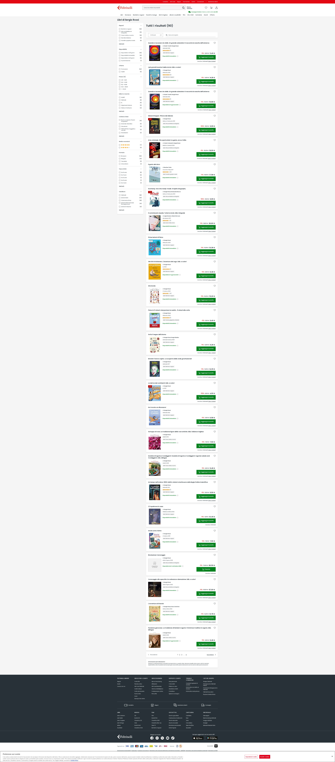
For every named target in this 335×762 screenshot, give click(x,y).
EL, (163, 267)
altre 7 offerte (211, 353)
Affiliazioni (154, 684)
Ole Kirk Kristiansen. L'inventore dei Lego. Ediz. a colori (167, 262)
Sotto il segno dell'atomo (157, 334)
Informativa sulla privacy (192, 691)
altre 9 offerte (211, 61)
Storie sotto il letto (154, 531)
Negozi (179, 1)
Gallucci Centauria (126, 108)
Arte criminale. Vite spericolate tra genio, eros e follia (167, 140)
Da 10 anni (124, 172)
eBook (118, 725)
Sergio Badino (175, 337)
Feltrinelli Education (208, 692)
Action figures (172, 728)
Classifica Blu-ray (156, 723)
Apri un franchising (157, 681)
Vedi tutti (121, 44)
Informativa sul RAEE (212, 750)
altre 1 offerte (212, 110)
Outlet (123, 71)
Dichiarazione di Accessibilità (124, 750)
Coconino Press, (167, 169)
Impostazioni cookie (251, 757)
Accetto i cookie (264, 757)
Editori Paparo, (166, 560)
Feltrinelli (123, 100)
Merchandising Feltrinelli (209, 718)
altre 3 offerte (211, 134)
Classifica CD (138, 720)
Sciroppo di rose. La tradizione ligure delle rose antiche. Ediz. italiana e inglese (176, 432)
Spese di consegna (174, 693)
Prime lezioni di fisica (155, 237)
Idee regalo (206, 715)
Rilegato (123, 158)
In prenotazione (125, 60)
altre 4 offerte (211, 183)
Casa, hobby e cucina (127, 35)
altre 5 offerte (211, 377)
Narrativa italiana (126, 38)
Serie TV (154, 725)
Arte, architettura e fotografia (126, 32)
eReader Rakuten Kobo (209, 725)
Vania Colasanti (168, 143)
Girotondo (152, 286)
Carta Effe (137, 681)
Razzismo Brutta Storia (209, 694)
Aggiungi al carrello (207, 57)
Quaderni (188, 728)
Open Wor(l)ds (190, 725)
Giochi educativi (173, 720)
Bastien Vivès (167, 167)
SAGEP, (164, 437)
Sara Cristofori (175, 606)
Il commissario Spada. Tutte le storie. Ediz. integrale (166, 213)
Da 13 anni (124, 180)
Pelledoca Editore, (167, 511)
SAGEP (123, 97)
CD (135, 715)
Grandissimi (124, 132)
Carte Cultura (138, 689)
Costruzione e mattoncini (175, 718)
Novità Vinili (137, 725)
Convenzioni (200, 1)
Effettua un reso (173, 686)
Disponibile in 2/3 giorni (127, 58)
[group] (193, 11)
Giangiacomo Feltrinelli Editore (209, 684)
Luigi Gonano (167, 216)
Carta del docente (139, 691)
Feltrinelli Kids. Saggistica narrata (128, 129)
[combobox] (164, 8)
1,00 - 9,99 (124, 80)
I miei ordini (172, 684)
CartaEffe (165, 1)
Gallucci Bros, (166, 609)
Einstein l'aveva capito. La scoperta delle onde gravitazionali (170, 359)
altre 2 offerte (211, 425)
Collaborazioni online (157, 691)
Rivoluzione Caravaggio (156, 555)
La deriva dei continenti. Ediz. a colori (161, 383)
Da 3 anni (123, 183)
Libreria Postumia (126, 206)
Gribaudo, (165, 72)
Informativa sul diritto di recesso (192, 688)
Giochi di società (173, 723)
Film (153, 715)
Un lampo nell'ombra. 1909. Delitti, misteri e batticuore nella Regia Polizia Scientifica (178, 482)
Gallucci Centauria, (167, 121)
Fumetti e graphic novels (128, 40)
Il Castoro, (165, 291)
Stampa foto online (139, 698)
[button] (183, 8)
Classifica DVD (155, 720)
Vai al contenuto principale (124, 1)
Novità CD (137, 718)
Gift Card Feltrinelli (139, 686)
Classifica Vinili (138, 728)
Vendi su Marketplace (157, 689)
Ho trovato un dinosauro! (157, 407)
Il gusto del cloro (154, 164)
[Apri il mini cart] (211, 7)
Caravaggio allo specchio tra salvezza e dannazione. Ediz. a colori (172, 579)
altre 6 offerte (211, 85)
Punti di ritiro (186, 1)
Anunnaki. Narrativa (126, 124)
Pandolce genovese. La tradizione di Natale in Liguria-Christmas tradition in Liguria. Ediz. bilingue (179, 629)
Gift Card (172, 1)
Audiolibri (119, 728)
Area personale (173, 681)
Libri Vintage (120, 723)
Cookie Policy (74, 760)
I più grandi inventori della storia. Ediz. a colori (164, 67)
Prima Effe (154, 693)
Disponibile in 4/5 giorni (127, 52)
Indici (135, 696)
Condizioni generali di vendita (192, 684)
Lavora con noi (121, 686)
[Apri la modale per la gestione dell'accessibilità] (216, 746)
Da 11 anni (123, 175)
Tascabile (124, 161)
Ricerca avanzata (189, 7)
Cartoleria (188, 715)
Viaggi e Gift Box (207, 720)
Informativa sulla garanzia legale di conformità (196, 750)
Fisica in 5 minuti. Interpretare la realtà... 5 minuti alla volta (169, 310)
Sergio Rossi (175, 46)
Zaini (187, 720)
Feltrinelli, (165, 48)
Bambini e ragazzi (126, 29)
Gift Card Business (157, 686)
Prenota (207, 569)
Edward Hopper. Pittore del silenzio (160, 116)
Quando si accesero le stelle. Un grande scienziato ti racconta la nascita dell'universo (178, 43)
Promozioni (124, 69)
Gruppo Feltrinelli (207, 681)
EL (121, 102)
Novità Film (154, 718)
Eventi (193, 1)
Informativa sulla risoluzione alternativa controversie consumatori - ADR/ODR (167, 750)
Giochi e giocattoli (174, 715)
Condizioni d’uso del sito (143, 750)
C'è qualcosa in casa (155, 506)
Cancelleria (189, 723)
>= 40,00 (123, 89)
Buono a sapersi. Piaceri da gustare (128, 120)
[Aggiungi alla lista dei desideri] (214, 43)
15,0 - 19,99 (124, 84)
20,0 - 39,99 (124, 87)
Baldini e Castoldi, (167, 145)
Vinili (135, 723)
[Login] (216, 7)
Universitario (124, 164)
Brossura (123, 156)
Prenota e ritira (138, 684)
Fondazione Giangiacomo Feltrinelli (210, 688)
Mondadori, (165, 218)
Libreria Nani (124, 197)
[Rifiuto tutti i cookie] (332, 756)
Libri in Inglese (121, 720)
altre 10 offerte (211, 158)
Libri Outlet (120, 718)
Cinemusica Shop (126, 200)
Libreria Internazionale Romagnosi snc (127, 203)
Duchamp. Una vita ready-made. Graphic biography (167, 189)
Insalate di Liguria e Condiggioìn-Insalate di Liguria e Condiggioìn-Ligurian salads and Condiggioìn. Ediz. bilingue (179, 457)
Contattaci (172, 691)
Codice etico (134, 750)
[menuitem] (121, 15)
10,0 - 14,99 (124, 82)
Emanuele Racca (176, 191)
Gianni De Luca (176, 216)
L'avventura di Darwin (156, 604)
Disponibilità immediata (128, 55)
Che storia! (124, 126)
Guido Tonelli (167, 46)
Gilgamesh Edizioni (126, 105)
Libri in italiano (121, 715)
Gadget (205, 723)
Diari (187, 718)
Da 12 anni (124, 177)
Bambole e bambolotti (175, 725)
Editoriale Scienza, (167, 339)
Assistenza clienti (213, 1)
